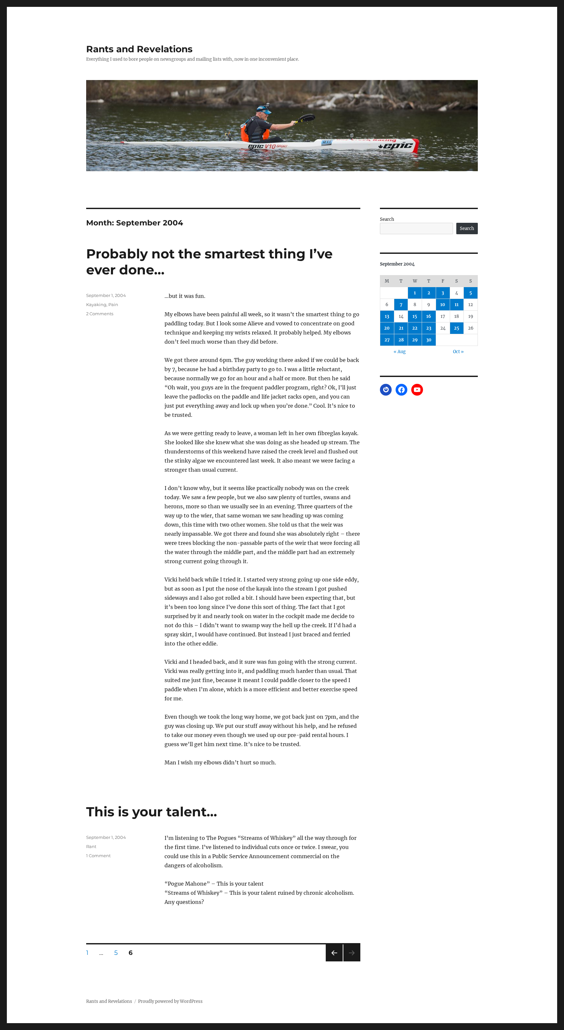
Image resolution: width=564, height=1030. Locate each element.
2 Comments (99, 313)
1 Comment (98, 855)
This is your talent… (151, 812)
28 (401, 340)
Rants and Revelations (139, 49)
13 (387, 316)
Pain (113, 304)
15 (415, 316)
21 (401, 328)
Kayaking (96, 304)
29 (415, 340)
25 (456, 328)
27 (387, 340)
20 (387, 328)
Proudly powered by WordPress (170, 1001)
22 (414, 328)
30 (428, 340)
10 (442, 304)
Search (387, 219)
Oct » (458, 351)
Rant (91, 846)
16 (428, 316)
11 (457, 304)
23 (428, 328)
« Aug (400, 351)
